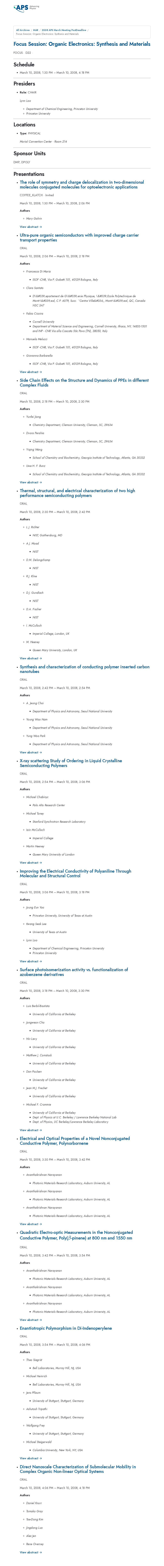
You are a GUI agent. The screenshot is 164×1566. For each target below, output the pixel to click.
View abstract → (31, 227)
